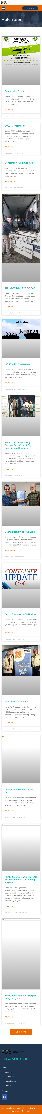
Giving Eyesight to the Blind (20, 531)
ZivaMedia (26, 1111)
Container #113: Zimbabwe (19, 162)
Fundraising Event (14, 91)
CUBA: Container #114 (16, 125)
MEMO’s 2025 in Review (17, 364)
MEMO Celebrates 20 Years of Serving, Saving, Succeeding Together (21, 879)
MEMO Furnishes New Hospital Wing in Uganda (21, 997)
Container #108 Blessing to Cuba (19, 791)
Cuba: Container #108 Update (20, 614)
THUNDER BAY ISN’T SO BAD (20, 288)
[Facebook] (4, 1097)
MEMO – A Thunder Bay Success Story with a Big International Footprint (18, 445)
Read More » (10, 110)
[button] (3, 8)
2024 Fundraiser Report (17, 701)
